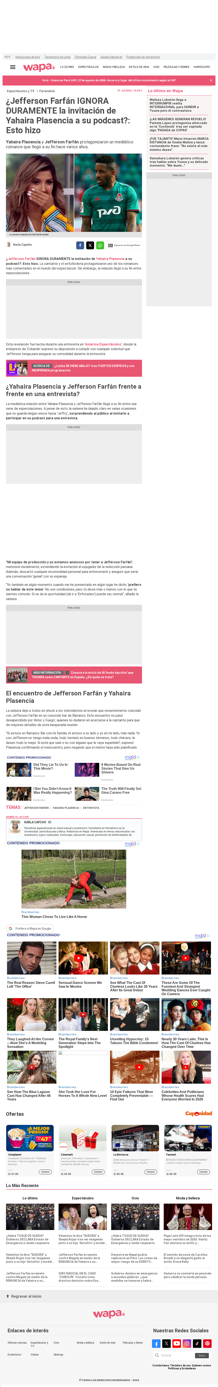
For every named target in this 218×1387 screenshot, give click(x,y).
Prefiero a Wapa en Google (33, 928)
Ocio (56, 1342)
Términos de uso (180, 1365)
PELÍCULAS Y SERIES (176, 66)
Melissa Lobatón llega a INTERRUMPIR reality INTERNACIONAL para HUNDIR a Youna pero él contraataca (174, 105)
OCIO (156, 66)
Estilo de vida (107, 1342)
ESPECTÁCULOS (88, 66)
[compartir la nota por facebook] (80, 245)
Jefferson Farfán (22, 259)
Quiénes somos (201, 1365)
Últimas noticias (17, 1342)
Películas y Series (133, 1342)
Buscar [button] (202, 1355)
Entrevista (91, 807)
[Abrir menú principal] (12, 67)
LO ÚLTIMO (67, 66)
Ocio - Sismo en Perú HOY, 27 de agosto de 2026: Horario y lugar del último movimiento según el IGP (109, 80)
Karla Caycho (22, 244)
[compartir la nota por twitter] (90, 245)
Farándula (47, 91)
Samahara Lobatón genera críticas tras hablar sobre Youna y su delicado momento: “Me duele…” (179, 162)
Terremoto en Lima (57, 57)
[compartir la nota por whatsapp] (100, 245)
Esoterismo (14, 1354)
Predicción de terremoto (143, 57)
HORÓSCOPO (202, 66)
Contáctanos (160, 1365)
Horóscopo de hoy (28, 57)
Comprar (45, 1172)
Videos (35, 1354)
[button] (211, 80)
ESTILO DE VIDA (139, 66)
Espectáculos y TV (20, 91)
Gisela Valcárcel (111, 57)
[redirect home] (39, 67)
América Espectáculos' (103, 344)
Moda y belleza (85, 1342)
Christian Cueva (85, 57)
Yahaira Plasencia (110, 259)
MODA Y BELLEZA (114, 66)
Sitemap (58, 1354)
